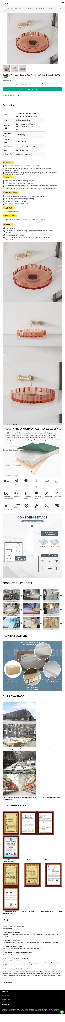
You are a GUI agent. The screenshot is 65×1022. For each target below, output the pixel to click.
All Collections (10, 8)
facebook (3, 95)
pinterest (13, 95)
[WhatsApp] (62, 1012)
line (6, 95)
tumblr (16, 95)
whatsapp (11, 95)
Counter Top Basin (28, 8)
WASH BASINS (19, 8)
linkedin (18, 95)
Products (5, 991)
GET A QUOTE (32, 89)
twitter (8, 95)
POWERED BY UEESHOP (54, 1010)
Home (4, 8)
